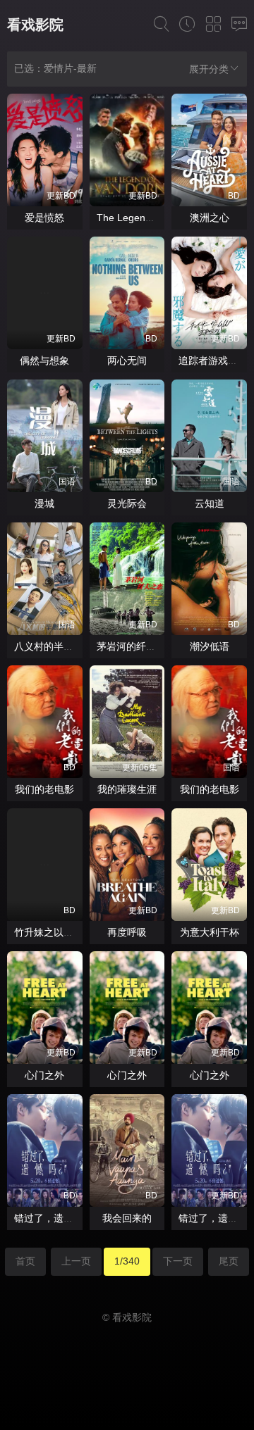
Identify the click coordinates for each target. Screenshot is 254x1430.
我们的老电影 (44, 789)
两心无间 (127, 360)
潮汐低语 (209, 646)
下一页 (178, 1261)
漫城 (44, 503)
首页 (25, 1261)
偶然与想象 (44, 360)
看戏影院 (35, 24)
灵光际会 (127, 503)
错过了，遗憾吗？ (53, 1218)
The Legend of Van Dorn (152, 217)
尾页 (228, 1261)
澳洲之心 (209, 217)
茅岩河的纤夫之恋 (136, 646)
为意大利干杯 (209, 932)
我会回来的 (127, 1218)
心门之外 (44, 1075)
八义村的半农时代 (53, 646)
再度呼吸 (127, 932)
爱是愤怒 (44, 217)
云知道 (209, 503)
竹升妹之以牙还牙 (53, 932)
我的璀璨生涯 (127, 789)
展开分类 (209, 69)
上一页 (76, 1261)
